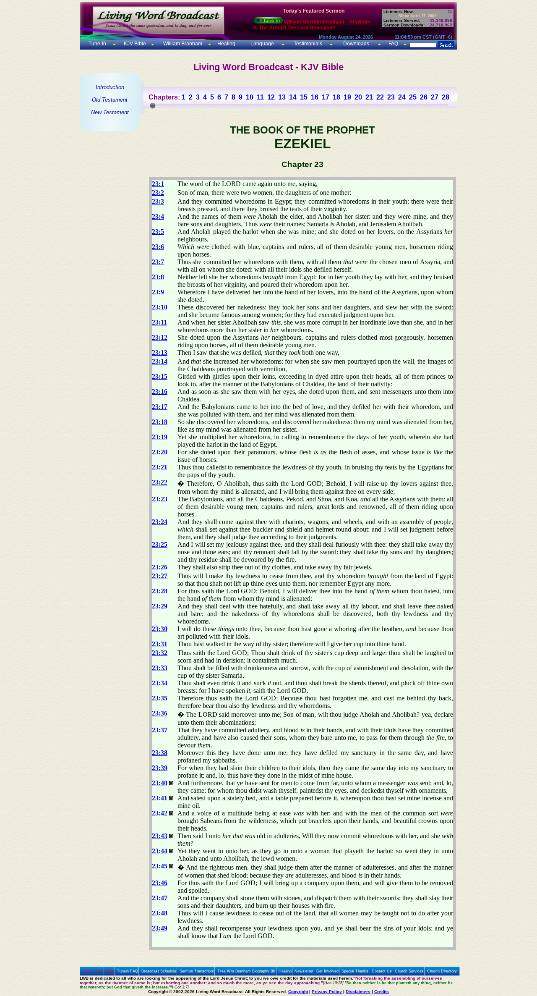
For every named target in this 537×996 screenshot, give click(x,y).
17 (325, 97)
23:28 (159, 591)
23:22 (159, 482)
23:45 (159, 866)
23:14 (159, 361)
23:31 (159, 643)
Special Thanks (354, 971)
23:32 (159, 652)
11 (260, 97)
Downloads (356, 44)
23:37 (159, 730)
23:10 (159, 307)
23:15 (159, 376)
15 (304, 97)
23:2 (158, 192)
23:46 (159, 882)
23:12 (159, 337)
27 (434, 97)
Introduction (110, 87)
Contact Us (382, 971)
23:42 (159, 813)
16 (314, 97)
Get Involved (327, 971)
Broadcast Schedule (158, 971)
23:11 (159, 322)
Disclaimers (358, 991)
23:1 (158, 183)
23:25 (159, 544)
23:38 (159, 752)
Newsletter (304, 971)
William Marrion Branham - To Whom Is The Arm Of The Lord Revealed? (311, 25)
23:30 (159, 628)
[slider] (153, 105)
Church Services (409, 971)
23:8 (158, 276)
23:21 (159, 467)
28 (445, 97)
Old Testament (110, 100)
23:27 (159, 575)
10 (249, 97)
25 (413, 97)
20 (358, 97)
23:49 (159, 928)
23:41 (159, 798)
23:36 (159, 713)
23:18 (159, 421)
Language (261, 44)
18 (336, 97)
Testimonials (308, 44)
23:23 (159, 499)
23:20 (159, 452)
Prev (99, 971)
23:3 (158, 201)
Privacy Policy (327, 991)
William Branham (182, 44)
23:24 (159, 521)
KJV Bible (134, 44)
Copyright (298, 991)
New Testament (110, 112)
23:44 (159, 850)
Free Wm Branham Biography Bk (246, 971)
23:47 (159, 898)
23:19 (159, 436)
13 (282, 97)
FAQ (393, 44)
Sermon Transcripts (197, 971)
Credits (381, 991)
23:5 (158, 231)
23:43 (159, 835)
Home (87, 971)
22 (380, 97)
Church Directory (442, 971)
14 (293, 97)
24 (402, 97)
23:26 (159, 567)
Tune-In (97, 44)
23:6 (158, 246)
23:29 (159, 606)
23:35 (159, 698)
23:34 (159, 683)
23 (391, 97)
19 (347, 97)
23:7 (158, 261)
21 (369, 97)
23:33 (159, 667)
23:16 (159, 391)
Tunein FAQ (127, 971)
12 (271, 97)
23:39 (159, 767)
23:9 (158, 292)
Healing (225, 44)
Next (110, 971)
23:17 (159, 406)
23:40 (159, 782)
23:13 (159, 352)
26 (424, 97)
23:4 (158, 216)
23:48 (159, 913)
